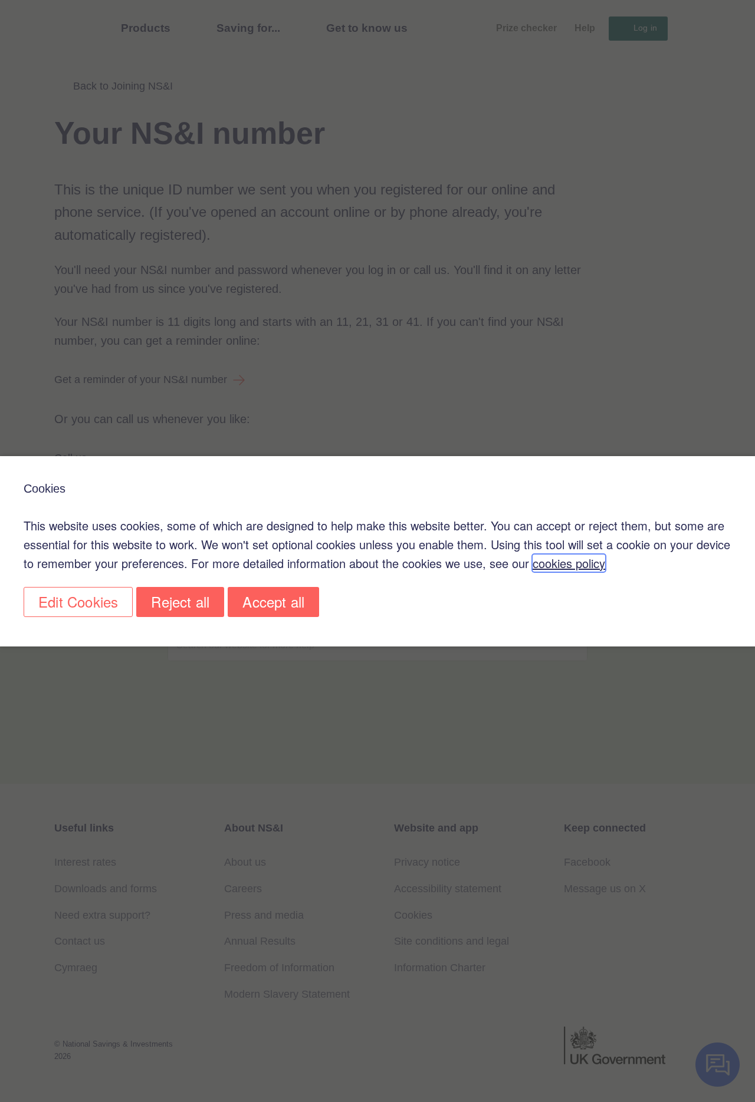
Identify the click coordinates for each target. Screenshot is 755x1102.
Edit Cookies (78, 601)
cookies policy (569, 563)
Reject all (180, 601)
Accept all (273, 601)
